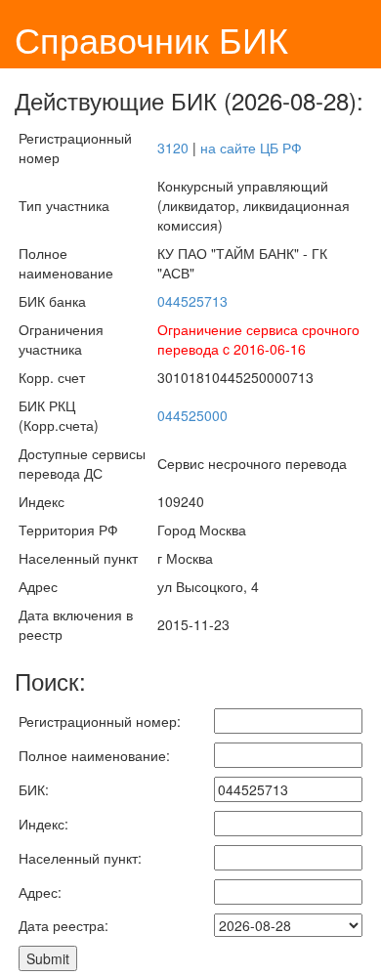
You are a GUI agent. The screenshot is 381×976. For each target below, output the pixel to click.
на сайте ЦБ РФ (251, 147)
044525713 (192, 301)
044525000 (192, 415)
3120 (173, 147)
